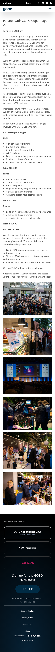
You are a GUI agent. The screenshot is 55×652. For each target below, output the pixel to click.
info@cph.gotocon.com (21, 598)
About (27, 631)
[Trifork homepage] (33, 635)
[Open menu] (50, 9)
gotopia (7, 3)
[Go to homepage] (7, 9)
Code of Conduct (27, 611)
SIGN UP (28, 589)
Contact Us (27, 624)
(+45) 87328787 (37, 598)
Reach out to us (10, 123)
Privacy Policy (27, 618)
